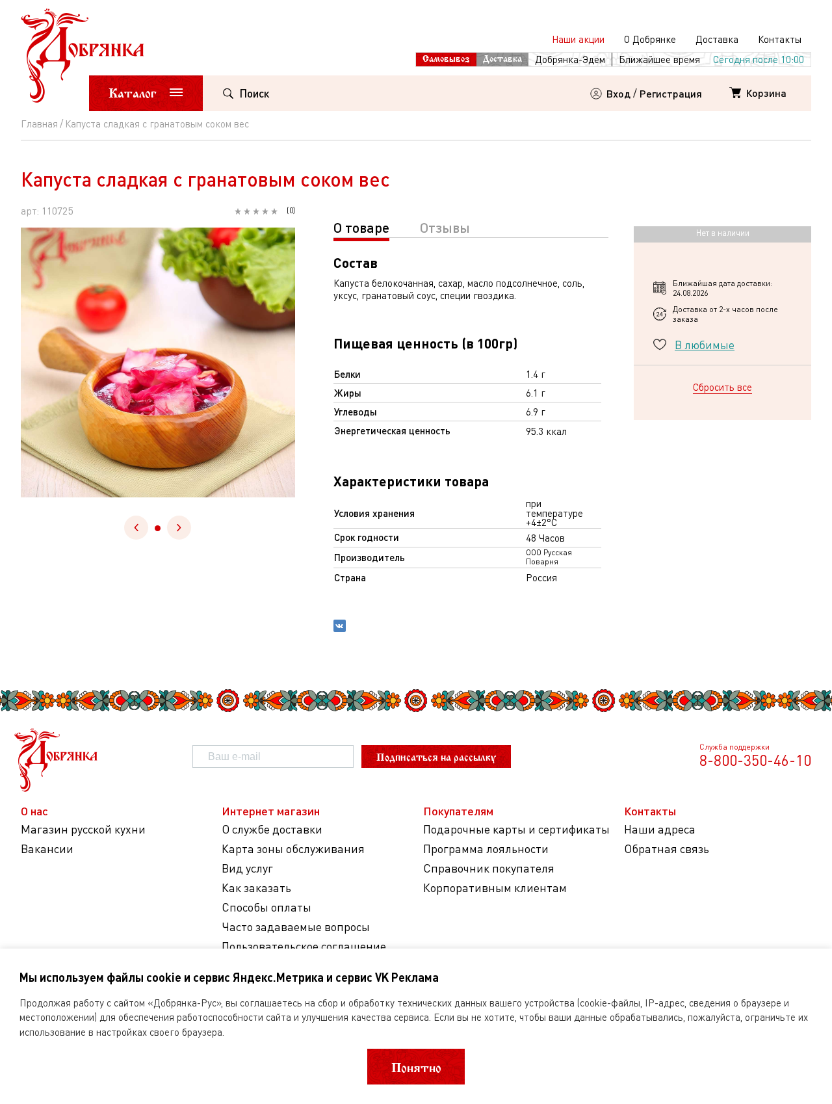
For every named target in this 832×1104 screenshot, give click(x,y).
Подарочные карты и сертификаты (516, 829)
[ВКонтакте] (339, 627)
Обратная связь (666, 849)
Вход (618, 93)
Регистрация (671, 93)
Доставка (717, 39)
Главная (39, 123)
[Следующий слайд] (179, 528)
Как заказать (256, 888)
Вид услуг (247, 868)
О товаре (361, 227)
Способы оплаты (266, 907)
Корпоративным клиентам (495, 888)
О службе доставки (272, 829)
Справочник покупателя (488, 868)
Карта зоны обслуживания (293, 849)
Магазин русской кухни (83, 829)
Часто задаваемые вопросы (296, 927)
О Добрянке (650, 39)
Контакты (779, 39)
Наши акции (578, 39)
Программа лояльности (486, 849)
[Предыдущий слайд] (136, 528)
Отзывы (445, 227)
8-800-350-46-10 (755, 760)
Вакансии (47, 849)
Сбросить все (722, 387)
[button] (158, 528)
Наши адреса (660, 829)
